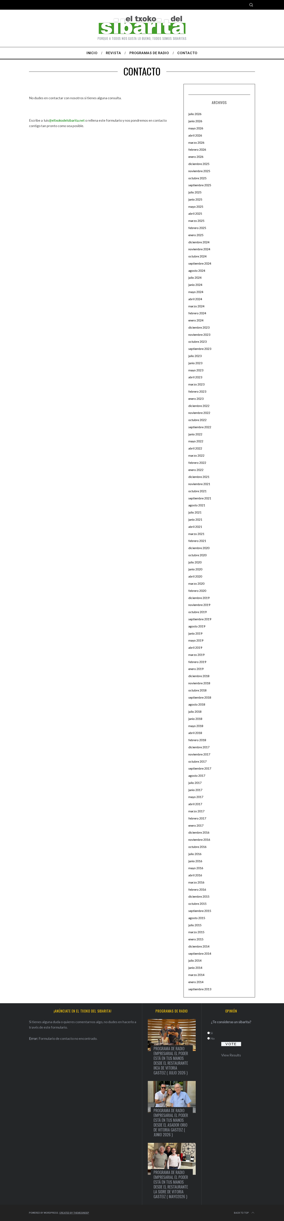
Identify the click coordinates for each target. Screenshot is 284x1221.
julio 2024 (195, 277)
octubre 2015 (197, 903)
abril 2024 (195, 299)
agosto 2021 (196, 505)
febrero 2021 (197, 541)
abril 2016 (195, 875)
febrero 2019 (197, 662)
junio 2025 (195, 199)
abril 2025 (195, 213)
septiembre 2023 (199, 348)
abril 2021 (195, 526)
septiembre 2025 (199, 185)
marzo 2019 (196, 654)
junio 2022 (195, 434)
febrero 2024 (197, 313)
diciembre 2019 (198, 598)
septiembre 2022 (199, 427)
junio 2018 (195, 718)
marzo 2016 (196, 882)
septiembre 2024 (199, 263)
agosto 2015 (196, 918)
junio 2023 (195, 363)
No (212, 1038)
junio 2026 (195, 121)
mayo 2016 (195, 868)
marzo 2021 (196, 534)
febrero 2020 (197, 590)
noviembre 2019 (199, 605)
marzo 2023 (196, 384)
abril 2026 (195, 135)
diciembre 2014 (198, 946)
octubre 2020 (197, 555)
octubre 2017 (197, 761)
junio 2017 (195, 790)
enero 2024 (195, 320)
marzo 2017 (196, 811)
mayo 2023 (195, 370)
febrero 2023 (197, 391)
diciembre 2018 (198, 676)
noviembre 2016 (199, 839)
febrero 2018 (197, 740)
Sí (211, 1033)
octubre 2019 (197, 612)
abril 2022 (195, 448)
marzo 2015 (196, 932)
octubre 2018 (197, 690)
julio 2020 (195, 562)
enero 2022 (195, 470)
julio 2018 (195, 711)
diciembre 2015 (198, 896)
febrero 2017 (197, 818)
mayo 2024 (195, 292)
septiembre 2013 (199, 989)
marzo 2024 (196, 306)
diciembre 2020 (198, 548)
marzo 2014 (196, 975)
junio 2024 (195, 284)
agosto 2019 (196, 626)
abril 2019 (195, 647)
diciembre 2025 (198, 164)
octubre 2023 (197, 341)
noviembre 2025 (199, 171)
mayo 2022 (195, 441)
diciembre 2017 (198, 747)
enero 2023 (195, 398)
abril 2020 (195, 576)
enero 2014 (195, 982)
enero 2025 (195, 235)
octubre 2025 (197, 178)
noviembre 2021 (199, 484)
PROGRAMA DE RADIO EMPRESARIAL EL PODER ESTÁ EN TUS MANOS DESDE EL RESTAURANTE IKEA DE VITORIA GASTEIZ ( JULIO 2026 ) (171, 1061)
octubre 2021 (197, 491)
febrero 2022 (197, 462)
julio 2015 (195, 925)
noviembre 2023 (199, 334)
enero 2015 (195, 939)
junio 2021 (195, 519)
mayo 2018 (195, 726)
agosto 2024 (196, 270)
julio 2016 (195, 854)
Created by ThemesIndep (74, 1213)
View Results (231, 1055)
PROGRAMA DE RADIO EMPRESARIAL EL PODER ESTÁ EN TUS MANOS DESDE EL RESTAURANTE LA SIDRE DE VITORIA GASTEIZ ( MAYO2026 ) (171, 1184)
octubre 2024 (197, 256)
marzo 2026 (196, 142)
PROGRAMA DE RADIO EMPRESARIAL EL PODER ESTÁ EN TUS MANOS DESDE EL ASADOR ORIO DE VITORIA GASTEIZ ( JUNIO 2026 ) (171, 1122)
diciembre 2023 (198, 327)
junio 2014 (195, 967)
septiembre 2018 (199, 697)
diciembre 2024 (198, 242)
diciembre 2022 (198, 406)
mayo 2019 (195, 640)
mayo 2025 (195, 206)
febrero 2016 (197, 889)
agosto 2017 (196, 775)
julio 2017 (195, 782)
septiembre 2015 (199, 911)
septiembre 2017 (199, 768)
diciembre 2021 (198, 476)
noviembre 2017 (199, 754)
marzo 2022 (196, 455)
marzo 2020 (196, 583)
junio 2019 (195, 633)
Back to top (241, 1213)
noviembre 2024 (199, 249)
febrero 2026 (197, 149)
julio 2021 (195, 512)
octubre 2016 (197, 846)
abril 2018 (195, 733)
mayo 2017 (195, 797)
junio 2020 (195, 569)
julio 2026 (195, 114)
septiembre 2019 (199, 619)
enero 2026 (195, 156)
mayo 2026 (195, 128)
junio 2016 (195, 861)
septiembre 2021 (199, 498)
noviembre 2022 (199, 412)
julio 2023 (195, 356)
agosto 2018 (196, 704)
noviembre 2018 (199, 683)
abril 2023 (195, 377)
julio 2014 (195, 960)
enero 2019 (195, 669)
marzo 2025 (196, 220)
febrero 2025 (197, 228)
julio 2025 (195, 192)
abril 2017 (195, 804)
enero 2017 (195, 825)
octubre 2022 (197, 420)
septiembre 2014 (199, 953)
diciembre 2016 (198, 832)
